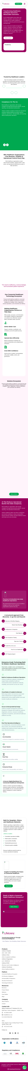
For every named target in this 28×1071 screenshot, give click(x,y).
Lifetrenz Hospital (6, 951)
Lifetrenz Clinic (5, 955)
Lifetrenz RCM (5, 963)
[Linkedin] (15, 1033)
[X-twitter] (13, 1033)
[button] (4, 145)
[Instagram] (18, 1033)
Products (4, 949)
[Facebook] (10, 1033)
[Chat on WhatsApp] (24, 1067)
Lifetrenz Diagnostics (7, 959)
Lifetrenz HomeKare (7, 967)
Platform (4, 972)
